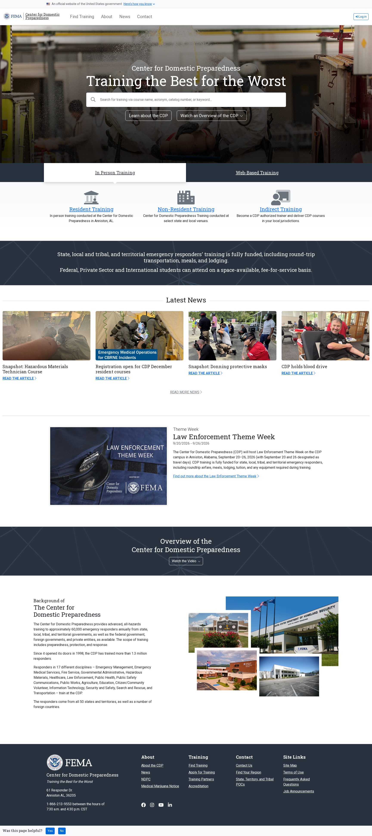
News (124, 16)
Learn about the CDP (148, 115)
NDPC (145, 779)
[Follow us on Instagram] (152, 805)
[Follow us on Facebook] (144, 805)
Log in (362, 16)
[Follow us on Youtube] (161, 805)
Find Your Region (248, 772)
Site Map (290, 765)
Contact (144, 16)
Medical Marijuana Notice (160, 786)
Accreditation (198, 786)
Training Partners (201, 779)
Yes (50, 831)
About (106, 16)
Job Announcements (298, 791)
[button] (257, 172)
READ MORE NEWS (184, 392)
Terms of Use (293, 772)
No (62, 831)
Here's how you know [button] (138, 4)
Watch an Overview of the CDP (209, 115)
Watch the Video (184, 561)
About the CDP (152, 765)
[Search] (93, 100)
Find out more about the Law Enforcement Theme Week (214, 476)
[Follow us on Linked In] (170, 805)
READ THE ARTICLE (18, 378)
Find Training (82, 16)
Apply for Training (202, 772)
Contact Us (244, 765)
